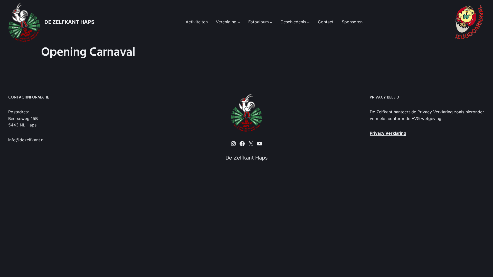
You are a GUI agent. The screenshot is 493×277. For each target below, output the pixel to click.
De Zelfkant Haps (69, 22)
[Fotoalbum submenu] (271, 22)
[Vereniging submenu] (239, 22)
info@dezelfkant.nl (26, 139)
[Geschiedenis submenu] (308, 22)
